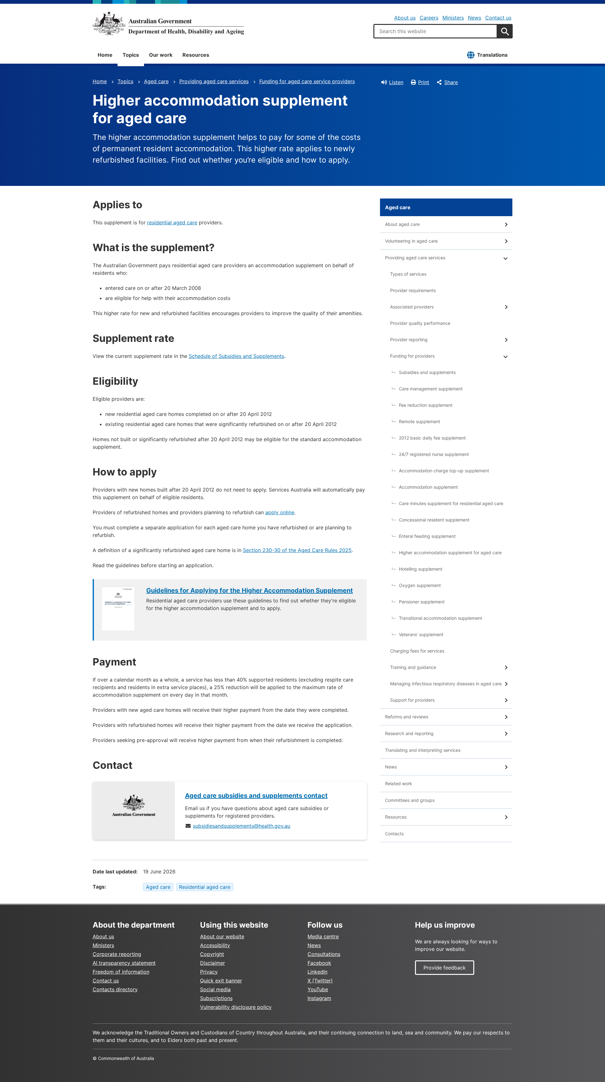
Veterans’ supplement (421, 634)
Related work (398, 783)
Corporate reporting (117, 954)
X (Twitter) (320, 980)
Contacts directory (115, 989)
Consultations (324, 954)
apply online (279, 512)
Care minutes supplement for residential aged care (451, 503)
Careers (429, 17)
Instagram (319, 998)
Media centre (323, 936)
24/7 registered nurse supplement (434, 454)
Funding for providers (412, 356)
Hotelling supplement (420, 569)
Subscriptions (216, 998)
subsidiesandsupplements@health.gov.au (241, 826)
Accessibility (215, 945)
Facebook (319, 963)
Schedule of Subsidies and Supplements (236, 356)
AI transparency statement (124, 963)
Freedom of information (121, 972)
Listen (396, 82)
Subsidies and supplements (427, 372)
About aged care (402, 224)
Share (451, 82)
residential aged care (172, 222)
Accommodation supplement (428, 487)
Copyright (212, 954)
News (474, 17)
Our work (160, 55)
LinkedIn (317, 972)
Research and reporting (409, 733)
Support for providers (412, 700)
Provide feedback (445, 967)
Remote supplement (419, 421)
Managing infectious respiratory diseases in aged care (446, 683)
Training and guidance (413, 667)
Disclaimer (212, 963)
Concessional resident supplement (434, 519)
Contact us (498, 17)
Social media (215, 989)
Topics (131, 55)
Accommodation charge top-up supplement (444, 470)
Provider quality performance (420, 323)
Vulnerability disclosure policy (236, 1007)
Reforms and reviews (406, 716)
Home (105, 55)
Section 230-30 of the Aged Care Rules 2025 (297, 550)
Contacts (394, 833)
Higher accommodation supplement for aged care (450, 552)
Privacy (209, 972)
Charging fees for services (417, 650)
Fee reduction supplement (425, 405)
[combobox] (435, 31)
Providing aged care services (214, 81)
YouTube (318, 989)
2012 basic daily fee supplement (432, 437)
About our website (222, 936)
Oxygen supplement (420, 585)
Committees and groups (410, 800)
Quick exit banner (221, 980)
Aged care (156, 81)
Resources (195, 55)
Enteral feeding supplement (427, 536)
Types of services (408, 274)
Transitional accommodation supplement (440, 618)
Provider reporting (409, 339)
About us (405, 17)
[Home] (168, 23)
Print (423, 82)
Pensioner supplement (422, 601)
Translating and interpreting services (422, 750)
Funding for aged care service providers (307, 81)
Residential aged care (204, 887)
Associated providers (412, 306)
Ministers (453, 17)
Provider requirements (413, 290)
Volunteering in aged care (411, 241)
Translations (492, 55)
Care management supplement (431, 388)
